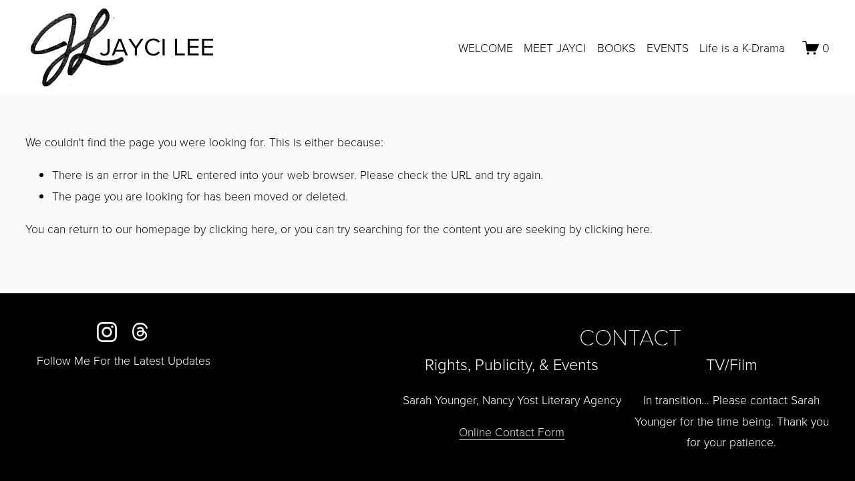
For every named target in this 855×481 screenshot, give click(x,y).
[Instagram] (107, 332)
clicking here (242, 228)
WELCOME (485, 47)
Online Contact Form (511, 432)
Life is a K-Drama (742, 47)
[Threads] (140, 332)
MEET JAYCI (555, 47)
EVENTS (668, 47)
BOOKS (616, 47)
